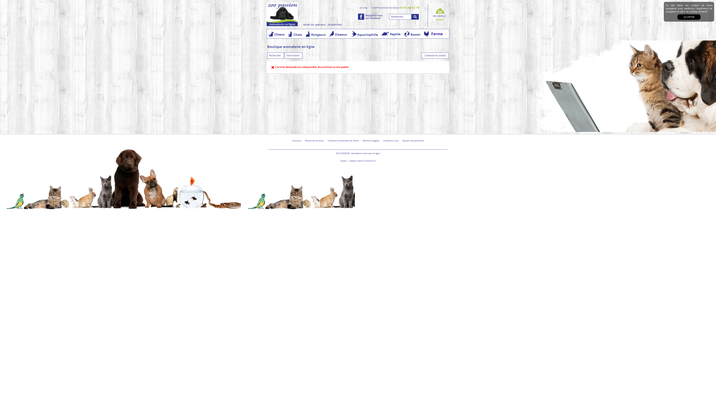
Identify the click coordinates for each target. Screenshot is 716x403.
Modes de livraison (314, 140)
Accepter (689, 17)
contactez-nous (399, 7)
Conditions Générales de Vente (343, 140)
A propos (296, 140)
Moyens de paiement (413, 140)
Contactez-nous (391, 140)
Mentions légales (371, 140)
